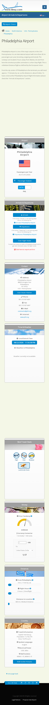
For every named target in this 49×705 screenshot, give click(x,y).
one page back (13, 674)
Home (7, 31)
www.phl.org (24, 317)
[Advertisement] (24, 109)
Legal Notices (16, 700)
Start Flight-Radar (24, 241)
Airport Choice (10, 24)
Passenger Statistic (25, 181)
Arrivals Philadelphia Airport (25, 223)
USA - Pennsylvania (31, 31)
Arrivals (25, 215)
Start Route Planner (24, 293)
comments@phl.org (24, 311)
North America (17, 31)
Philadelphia (8, 34)
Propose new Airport (29, 700)
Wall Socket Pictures (24, 662)
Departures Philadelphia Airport (25, 234)
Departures (25, 227)
